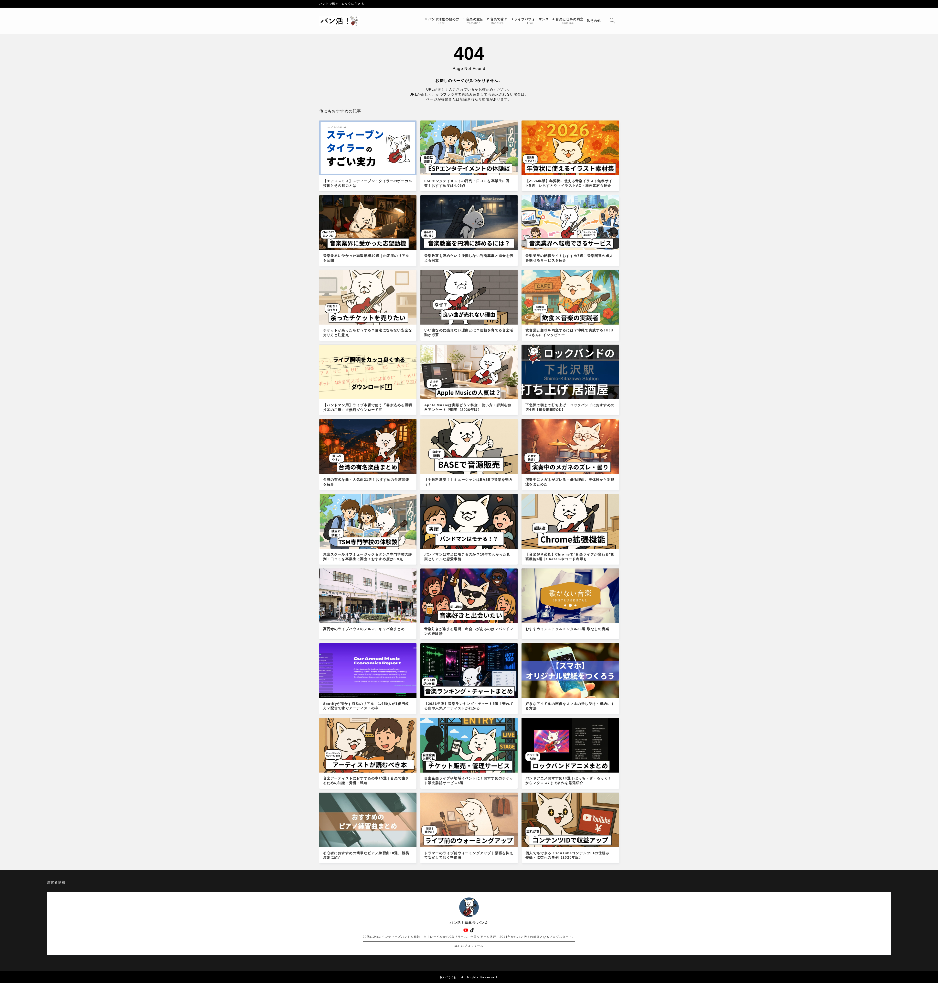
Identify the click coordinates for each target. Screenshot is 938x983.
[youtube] (465, 930)
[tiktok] (472, 930)
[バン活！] (340, 21)
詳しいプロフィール (469, 945)
